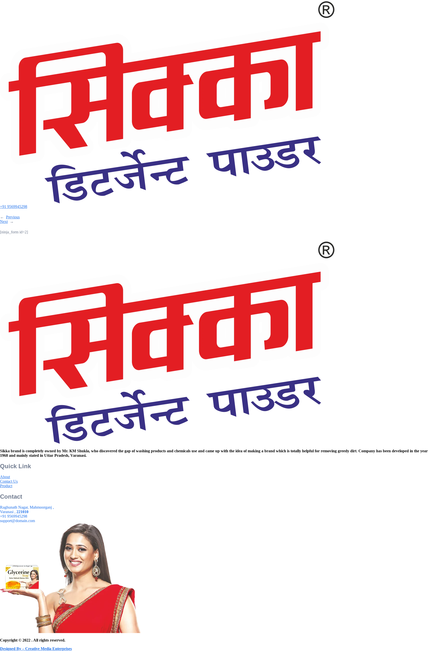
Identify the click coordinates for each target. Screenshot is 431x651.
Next (4, 221)
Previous (13, 217)
